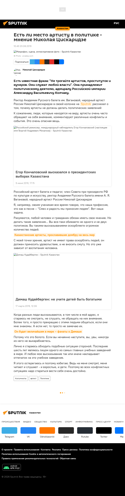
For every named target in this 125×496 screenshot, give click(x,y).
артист (33, 378)
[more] (107, 183)
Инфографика (84, 421)
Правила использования (26, 449)
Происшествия (11, 421)
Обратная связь (68, 458)
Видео (27, 421)
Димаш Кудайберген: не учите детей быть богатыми (59, 299)
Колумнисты (21, 378)
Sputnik (86, 104)
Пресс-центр (103, 421)
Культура (56, 421)
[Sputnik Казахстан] (16, 26)
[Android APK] (11, 467)
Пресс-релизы (70, 449)
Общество (40, 421)
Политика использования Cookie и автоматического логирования (36, 454)
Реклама (56, 449)
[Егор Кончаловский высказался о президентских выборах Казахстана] (62, 147)
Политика (44, 378)
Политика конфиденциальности (95, 449)
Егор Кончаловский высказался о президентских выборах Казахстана (56, 174)
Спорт (68, 421)
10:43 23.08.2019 (22, 46)
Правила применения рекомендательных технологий (30, 458)
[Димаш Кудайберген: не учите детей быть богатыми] (62, 274)
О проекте (7, 449)
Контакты (46, 449)
